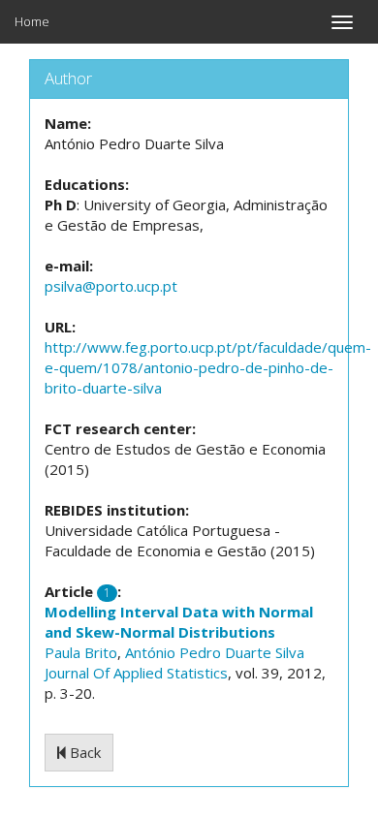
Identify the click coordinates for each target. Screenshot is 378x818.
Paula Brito (81, 652)
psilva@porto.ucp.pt (111, 286)
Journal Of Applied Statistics (136, 672)
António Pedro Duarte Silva (214, 652)
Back (83, 752)
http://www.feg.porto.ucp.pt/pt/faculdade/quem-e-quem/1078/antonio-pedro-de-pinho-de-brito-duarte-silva (208, 367)
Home (32, 21)
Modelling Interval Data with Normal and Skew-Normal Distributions (179, 622)
